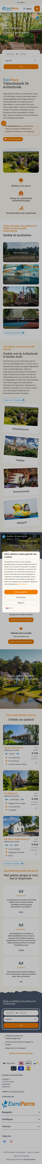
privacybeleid (22, 584)
